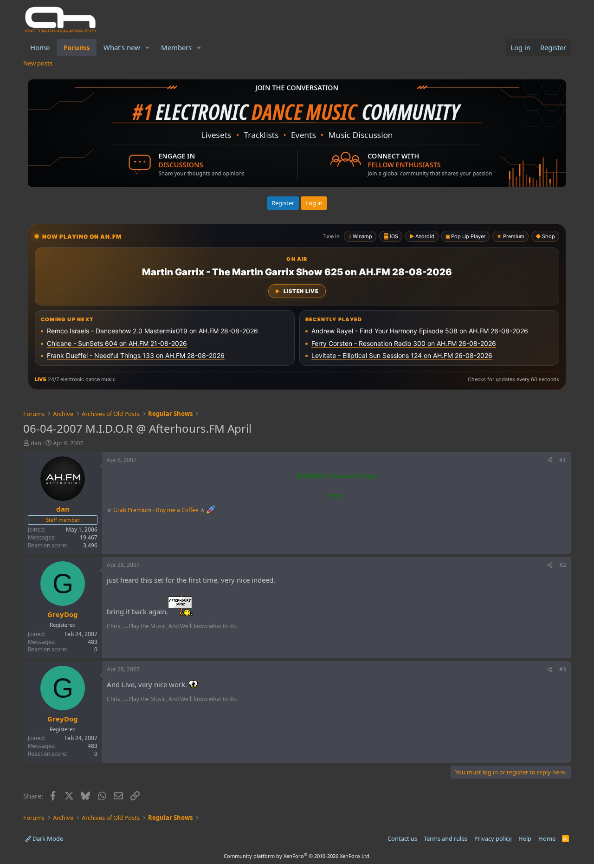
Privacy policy (493, 838)
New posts (37, 63)
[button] (147, 47)
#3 (562, 669)
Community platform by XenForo (297, 855)
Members (176, 47)
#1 (562, 460)
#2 (562, 565)
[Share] (550, 460)
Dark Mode (47, 838)
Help (524, 838)
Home (40, 47)
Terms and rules (445, 838)
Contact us (402, 838)
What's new (121, 47)
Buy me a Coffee (177, 509)
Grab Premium (133, 509)
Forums (77, 47)
